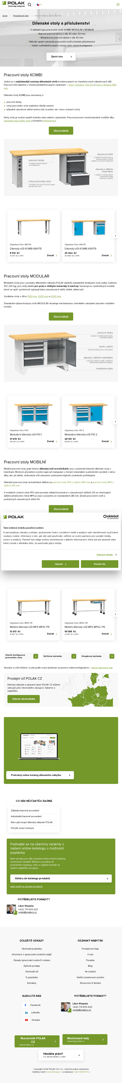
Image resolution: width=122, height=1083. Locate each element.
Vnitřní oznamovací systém (90, 977)
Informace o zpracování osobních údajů (31, 954)
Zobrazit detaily (105, 554)
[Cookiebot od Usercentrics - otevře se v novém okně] (106, 517)
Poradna (90, 960)
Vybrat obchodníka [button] (23, 699)
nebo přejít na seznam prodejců (26, 886)
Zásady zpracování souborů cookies (31, 960)
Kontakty (31, 983)
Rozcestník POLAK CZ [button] (32, 1041)
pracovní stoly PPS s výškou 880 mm (71, 482)
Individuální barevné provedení (26, 816)
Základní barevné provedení (25, 810)
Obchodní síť (31, 971)
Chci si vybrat (61, 130)
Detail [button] (50, 255)
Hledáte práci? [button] (54, 1055)
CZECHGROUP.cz (81, 1072)
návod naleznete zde (102, 667)
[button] (39, 4)
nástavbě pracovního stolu (17, 120)
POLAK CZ (13, 3)
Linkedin (35, 1012)
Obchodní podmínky (32, 948)
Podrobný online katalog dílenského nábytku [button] (36, 775)
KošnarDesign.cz (54, 1072)
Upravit (59, 564)
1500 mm (32, 296)
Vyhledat (29, 4)
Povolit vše (99, 564)
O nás (90, 954)
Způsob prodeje (32, 965)
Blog (90, 965)
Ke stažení (90, 971)
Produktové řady (21, 15)
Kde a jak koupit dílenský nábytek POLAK (32, 822)
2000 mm (43, 296)
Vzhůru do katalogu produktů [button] (32, 878)
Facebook (35, 1005)
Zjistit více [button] (57, 56)
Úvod (4, 15)
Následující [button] (115, 235)
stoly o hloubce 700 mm (81, 84)
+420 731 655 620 (28, 909)
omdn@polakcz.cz (27, 912)
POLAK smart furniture (22, 828)
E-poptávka (32, 977)
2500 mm (56, 296)
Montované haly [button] (78, 1039)
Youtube (35, 1020)
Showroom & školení (90, 983)
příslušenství (49, 120)
